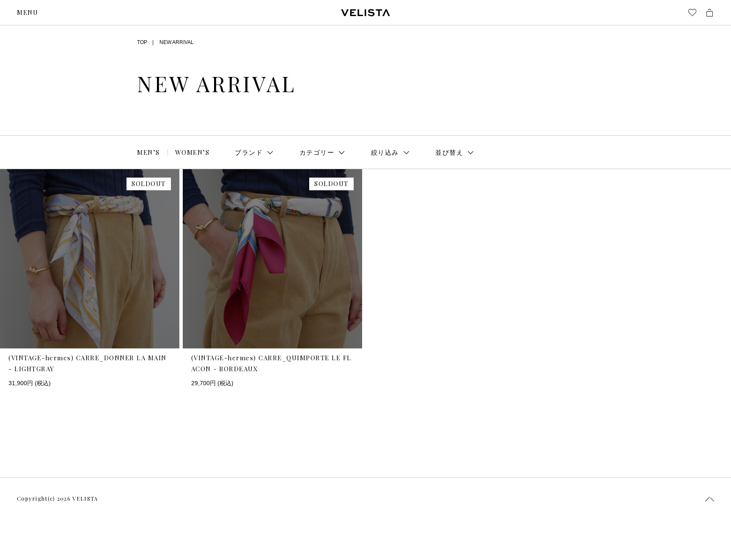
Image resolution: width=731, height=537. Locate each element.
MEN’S (148, 152)
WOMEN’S (192, 152)
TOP (142, 42)
